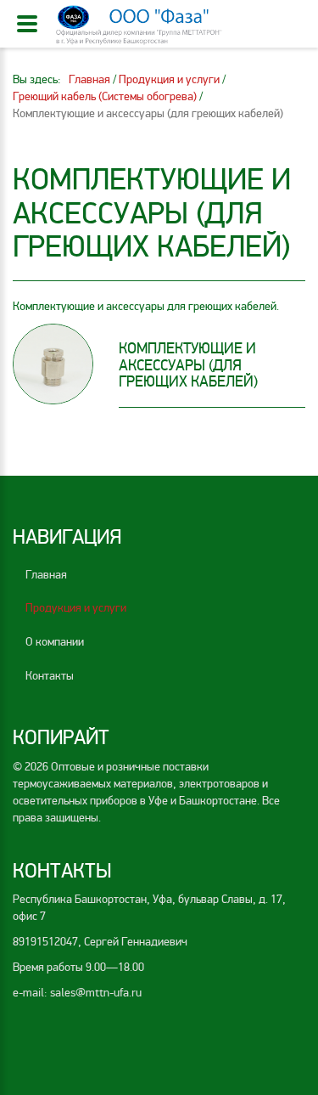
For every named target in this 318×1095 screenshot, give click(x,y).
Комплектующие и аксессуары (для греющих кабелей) (188, 365)
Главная (46, 574)
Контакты (49, 676)
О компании (54, 642)
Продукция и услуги (75, 608)
